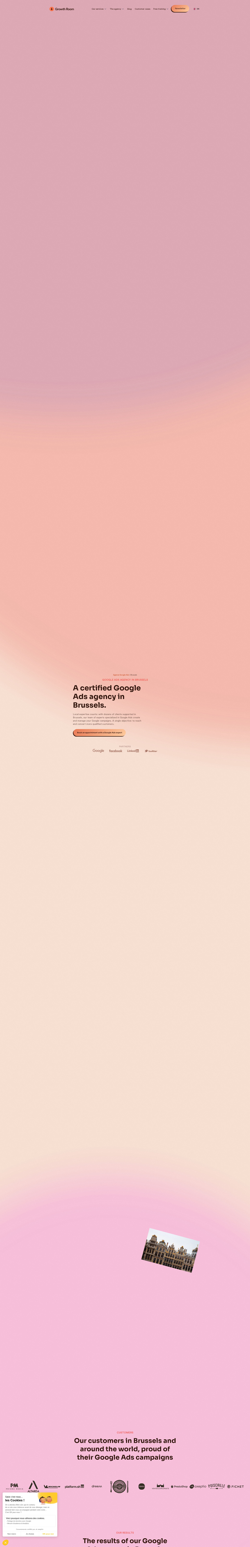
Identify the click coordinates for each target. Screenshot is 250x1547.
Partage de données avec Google (19, 1521)
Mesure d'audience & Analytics (18, 1523)
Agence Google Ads (121, 675)
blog (129, 9)
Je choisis (30, 1534)
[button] (100, 9)
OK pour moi (48, 1534)
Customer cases (142, 9)
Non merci (11, 1534)
